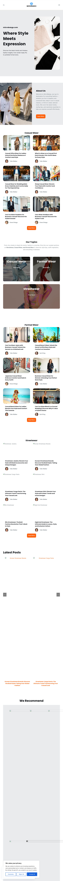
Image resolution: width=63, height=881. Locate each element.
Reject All (21, 874)
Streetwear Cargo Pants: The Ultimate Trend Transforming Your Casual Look (45, 683)
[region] (21, 869)
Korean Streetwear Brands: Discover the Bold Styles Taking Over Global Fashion (17, 683)
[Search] (3, 5)
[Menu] (59, 5)
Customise (11, 874)
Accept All (32, 874)
